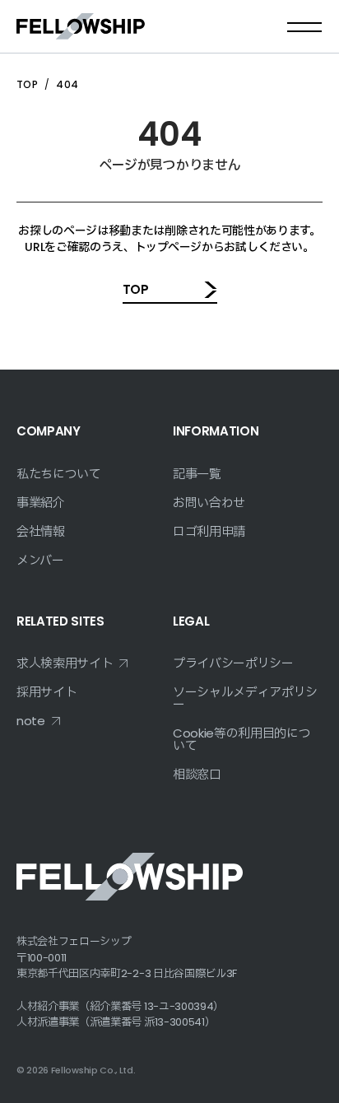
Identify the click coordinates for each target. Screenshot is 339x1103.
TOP (27, 84)
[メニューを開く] (304, 26)
